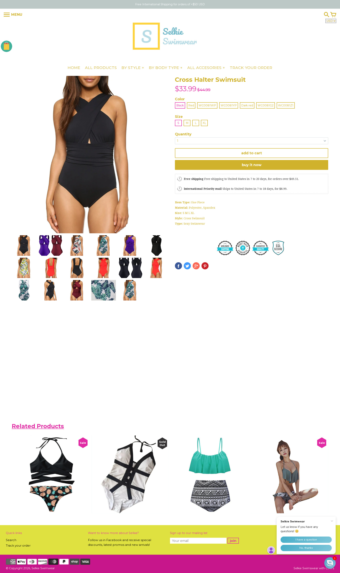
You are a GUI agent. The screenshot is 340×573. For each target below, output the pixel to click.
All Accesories (204, 67)
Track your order (251, 67)
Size (179, 116)
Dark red (247, 105)
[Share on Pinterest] (205, 265)
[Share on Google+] (196, 265)
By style (131, 67)
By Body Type (164, 67)
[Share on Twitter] (187, 265)
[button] (330, 563)
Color (180, 99)
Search (11, 540)
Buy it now (251, 165)
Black (180, 105)
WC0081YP (229, 105)
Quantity (183, 134)
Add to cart (251, 153)
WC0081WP (207, 105)
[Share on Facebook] (178, 265)
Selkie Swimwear (43, 568)
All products (101, 67)
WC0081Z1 (285, 105)
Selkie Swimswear (306, 568)
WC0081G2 (265, 105)
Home (74, 67)
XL (204, 123)
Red (191, 105)
